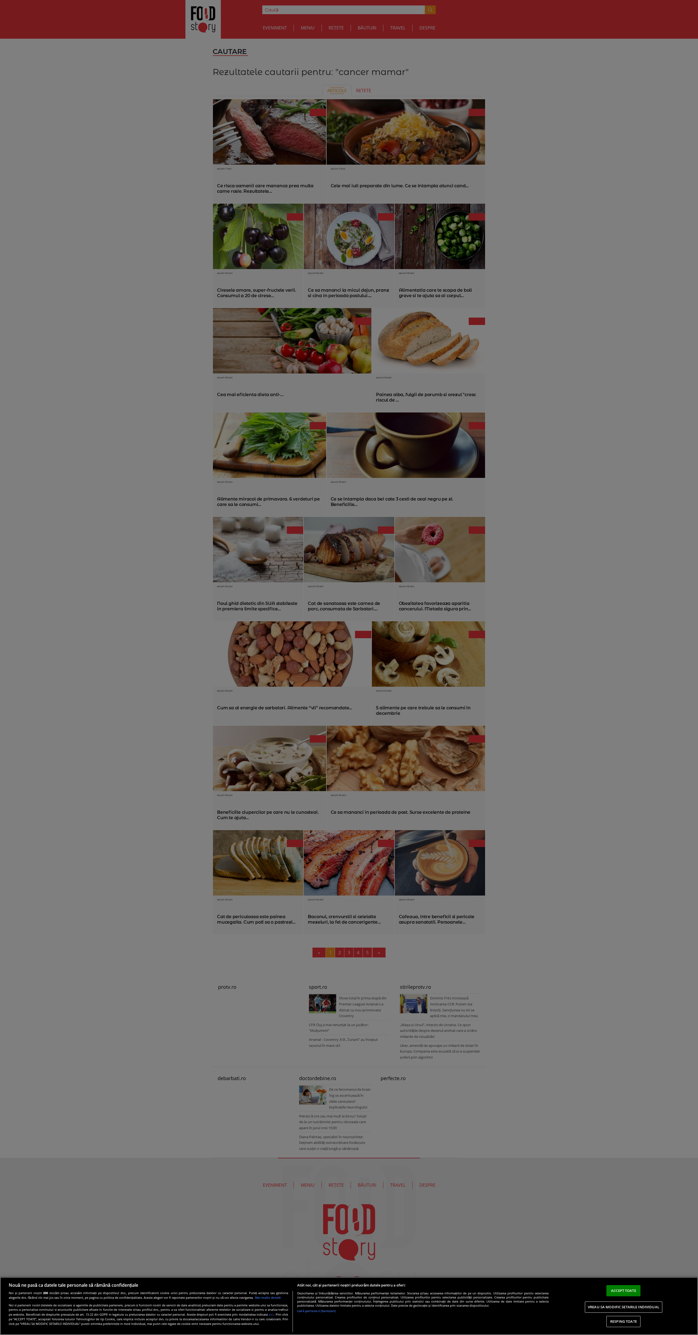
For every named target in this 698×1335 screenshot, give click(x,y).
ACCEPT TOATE (623, 1290)
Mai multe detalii (268, 1297)
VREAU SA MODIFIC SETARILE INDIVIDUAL (623, 1306)
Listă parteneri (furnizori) (316, 1311)
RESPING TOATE (623, 1321)
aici (271, 1314)
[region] (349, 1306)
